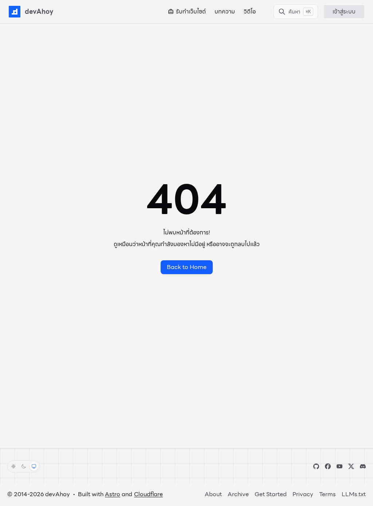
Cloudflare (148, 494)
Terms (327, 494)
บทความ (225, 11)
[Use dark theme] (23, 466)
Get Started (271, 494)
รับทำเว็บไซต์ (191, 11)
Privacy (302, 494)
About (213, 494)
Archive (238, 494)
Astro (112, 494)
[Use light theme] (13, 466)
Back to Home (187, 267)
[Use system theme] (34, 466)
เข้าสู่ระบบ (344, 11)
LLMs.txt (354, 494)
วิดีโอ (250, 11)
